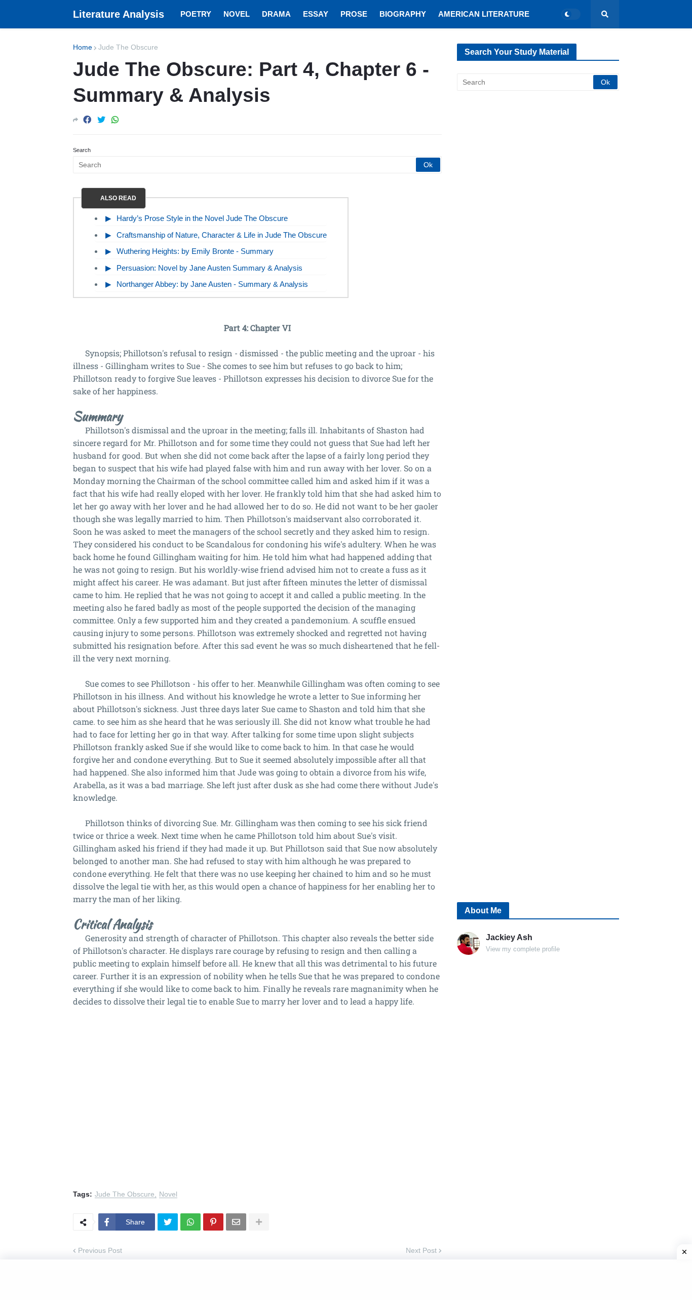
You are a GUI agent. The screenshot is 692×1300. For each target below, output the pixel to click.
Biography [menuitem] (402, 14)
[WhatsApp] (115, 120)
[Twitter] (101, 120)
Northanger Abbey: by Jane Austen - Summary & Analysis (212, 284)
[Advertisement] (257, 1104)
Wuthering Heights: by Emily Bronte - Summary (195, 251)
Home (82, 47)
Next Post (421, 1250)
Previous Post (100, 1250)
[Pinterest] (213, 1222)
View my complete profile (523, 949)
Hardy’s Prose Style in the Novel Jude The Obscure (202, 218)
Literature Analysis (118, 14)
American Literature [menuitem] (483, 14)
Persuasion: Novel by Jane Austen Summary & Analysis (209, 268)
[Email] (236, 1222)
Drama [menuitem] (276, 14)
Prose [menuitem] (353, 14)
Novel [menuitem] (236, 14)
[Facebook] (87, 120)
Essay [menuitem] (315, 14)
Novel (168, 1194)
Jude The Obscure (128, 47)
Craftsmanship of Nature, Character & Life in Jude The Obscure (222, 235)
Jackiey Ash (509, 937)
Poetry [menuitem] (195, 14)
